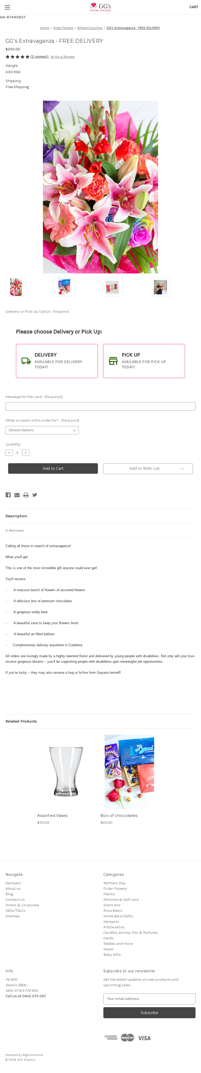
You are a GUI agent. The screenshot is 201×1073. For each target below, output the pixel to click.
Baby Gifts (112, 954)
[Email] (17, 495)
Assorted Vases (52, 815)
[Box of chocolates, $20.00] (129, 772)
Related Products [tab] (21, 721)
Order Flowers (115, 888)
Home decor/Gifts (118, 916)
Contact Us (15, 899)
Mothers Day (114, 883)
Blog (9, 894)
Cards (108, 938)
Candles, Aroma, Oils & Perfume (130, 932)
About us (13, 888)
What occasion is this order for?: (42, 420)
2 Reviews (14, 530)
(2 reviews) (39, 56)
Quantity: (13, 444)
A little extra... (114, 927)
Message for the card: (34, 397)
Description (16, 516)
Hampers (13, 883)
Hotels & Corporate (22, 905)
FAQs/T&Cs (15, 910)
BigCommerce (33, 1055)
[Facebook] (8, 495)
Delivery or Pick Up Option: (37, 311)
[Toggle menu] (7, 7)
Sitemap (12, 916)
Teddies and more (118, 943)
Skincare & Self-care (120, 899)
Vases (108, 949)
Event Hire (111, 905)
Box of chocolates (118, 815)
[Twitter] (34, 495)
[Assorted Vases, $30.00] (66, 772)
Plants (109, 894)
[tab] (57, 361)
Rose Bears (112, 910)
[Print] (26, 495)
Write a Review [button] (63, 57)
